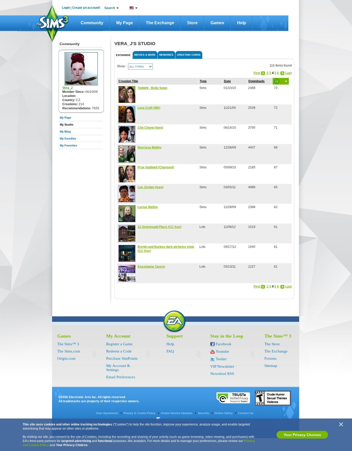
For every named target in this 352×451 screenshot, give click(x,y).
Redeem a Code (119, 351)
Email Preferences (120, 377)
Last (288, 73)
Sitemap (270, 366)
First (257, 73)
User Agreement (107, 413)
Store (192, 23)
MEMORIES (166, 54)
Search (109, 8)
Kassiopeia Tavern (151, 266)
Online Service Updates (177, 413)
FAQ (170, 351)
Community (92, 23)
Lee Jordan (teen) (150, 187)
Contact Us (245, 413)
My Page (124, 23)
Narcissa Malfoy (150, 147)
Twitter (221, 359)
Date (227, 81)
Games (217, 23)
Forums (270, 358)
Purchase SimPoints (122, 358)
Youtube (222, 351)
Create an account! (86, 8)
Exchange (123, 55)
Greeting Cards (188, 54)
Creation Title (128, 81)
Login (66, 8)
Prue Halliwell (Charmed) (156, 167)
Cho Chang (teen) (150, 127)
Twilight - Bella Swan (152, 88)
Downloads (256, 81)
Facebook (223, 344)
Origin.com (66, 358)
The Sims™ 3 (68, 344)
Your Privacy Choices (302, 435)
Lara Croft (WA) (149, 108)
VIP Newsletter (222, 366)
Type (203, 81)
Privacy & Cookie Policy (139, 413)
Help (241, 23)
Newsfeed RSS (222, 374)
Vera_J (67, 87)
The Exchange (160, 23)
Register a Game (119, 344)
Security (204, 413)
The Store (272, 344)
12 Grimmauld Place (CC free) (159, 227)
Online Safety (223, 413)
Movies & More (145, 54)
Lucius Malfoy (148, 207)
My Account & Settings (118, 368)
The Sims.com (68, 351)
